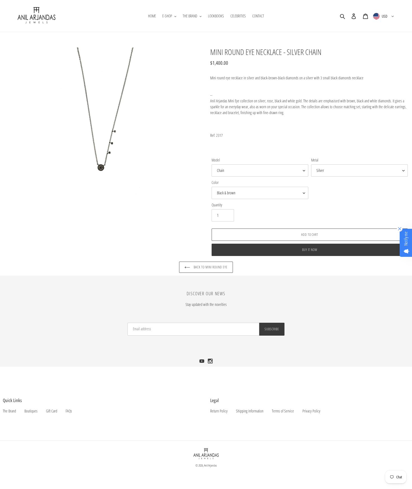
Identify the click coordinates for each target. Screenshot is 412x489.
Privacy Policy (311, 411)
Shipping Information (249, 411)
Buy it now (310, 249)
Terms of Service (283, 411)
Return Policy (219, 411)
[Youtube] (202, 362)
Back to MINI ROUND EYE (210, 267)
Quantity (217, 204)
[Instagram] (210, 362)
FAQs (69, 411)
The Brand (9, 411)
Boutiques (31, 411)
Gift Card (51, 411)
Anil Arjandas (210, 465)
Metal (314, 160)
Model (216, 160)
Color (215, 182)
